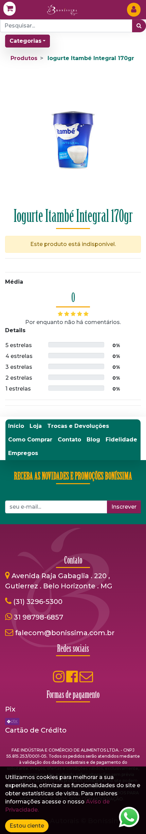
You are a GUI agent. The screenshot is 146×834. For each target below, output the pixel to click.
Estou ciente (27, 825)
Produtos (24, 58)
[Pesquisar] (139, 25)
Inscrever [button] (123, 507)
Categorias (25, 41)
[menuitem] (16, 426)
